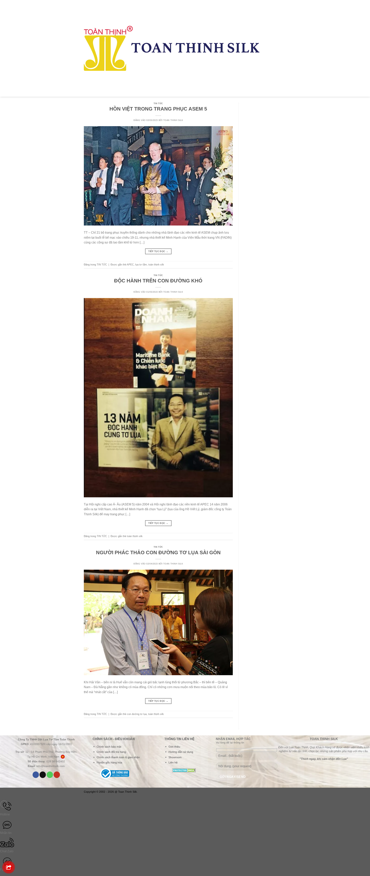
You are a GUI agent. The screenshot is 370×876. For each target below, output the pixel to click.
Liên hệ (172, 762)
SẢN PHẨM (271, 40)
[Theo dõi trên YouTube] (57, 774)
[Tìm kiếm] (282, 44)
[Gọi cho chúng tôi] (50, 774)
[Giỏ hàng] (284, 52)
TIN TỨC (270, 74)
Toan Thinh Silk (173, 120)
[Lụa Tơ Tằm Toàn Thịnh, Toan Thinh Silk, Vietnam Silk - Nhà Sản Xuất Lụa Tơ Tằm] (171, 48)
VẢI (269, 29)
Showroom (175, 757)
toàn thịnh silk (156, 264)
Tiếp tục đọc (158, 251)
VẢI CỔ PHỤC (271, 59)
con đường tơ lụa (137, 714)
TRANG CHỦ (270, 6)
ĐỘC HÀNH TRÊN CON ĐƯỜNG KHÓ (158, 280)
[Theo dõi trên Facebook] (36, 774)
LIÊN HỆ (270, 90)
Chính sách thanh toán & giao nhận (118, 757)
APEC (130, 264)
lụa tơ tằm (141, 264)
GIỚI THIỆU (271, 19)
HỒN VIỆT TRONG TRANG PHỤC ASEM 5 (158, 109)
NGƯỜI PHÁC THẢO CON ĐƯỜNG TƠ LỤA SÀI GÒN (158, 552)
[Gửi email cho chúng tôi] (43, 774)
